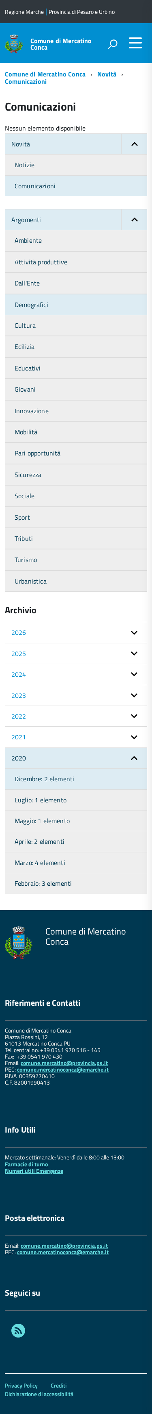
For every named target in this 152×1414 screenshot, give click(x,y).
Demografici (31, 304)
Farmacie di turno (26, 1164)
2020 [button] (18, 758)
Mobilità (26, 432)
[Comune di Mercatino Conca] (14, 42)
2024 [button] (18, 674)
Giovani (25, 389)
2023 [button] (18, 695)
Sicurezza (28, 474)
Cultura (25, 325)
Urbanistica (31, 581)
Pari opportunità (38, 453)
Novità (106, 74)
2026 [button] (18, 632)
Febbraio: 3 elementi (43, 883)
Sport (22, 517)
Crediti (58, 1385)
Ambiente (28, 240)
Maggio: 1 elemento (42, 821)
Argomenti (26, 219)
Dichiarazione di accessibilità (39, 1394)
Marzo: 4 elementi (40, 862)
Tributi (24, 538)
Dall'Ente (27, 283)
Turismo (26, 559)
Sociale (24, 496)
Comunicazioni (26, 81)
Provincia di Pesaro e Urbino (82, 11)
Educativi (28, 368)
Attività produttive (41, 262)
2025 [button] (18, 653)
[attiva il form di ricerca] (113, 44)
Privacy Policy (21, 1385)
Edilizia (24, 346)
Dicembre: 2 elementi (44, 779)
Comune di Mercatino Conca (61, 43)
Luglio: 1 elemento (40, 800)
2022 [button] (18, 716)
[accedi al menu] (135, 42)
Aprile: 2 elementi (39, 841)
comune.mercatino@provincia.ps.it (64, 1063)
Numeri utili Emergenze (34, 1170)
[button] (134, 144)
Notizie (24, 165)
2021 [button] (18, 737)
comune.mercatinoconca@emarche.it (63, 1069)
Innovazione (32, 411)
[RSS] (18, 1331)
